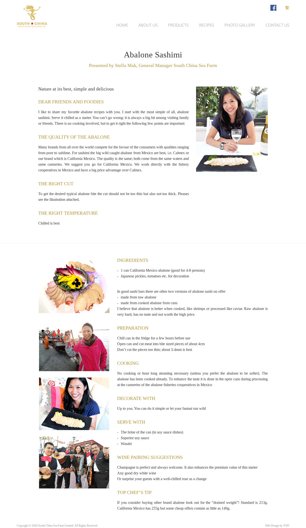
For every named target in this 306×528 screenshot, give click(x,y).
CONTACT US (277, 25)
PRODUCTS (178, 25)
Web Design (272, 525)
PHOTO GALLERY (239, 25)
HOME (122, 25)
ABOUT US (148, 25)
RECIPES (206, 25)
